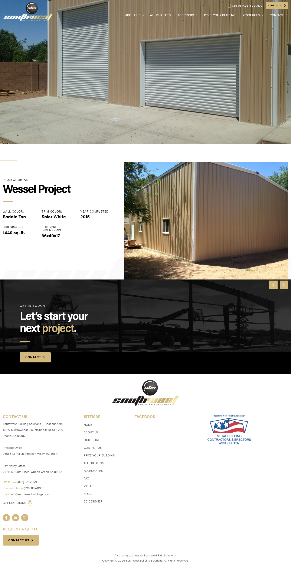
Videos (89, 486)
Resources (251, 15)
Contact (275, 5)
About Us (132, 15)
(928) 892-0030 (34, 488)
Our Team (91, 440)
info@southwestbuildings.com (29, 494)
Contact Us (279, 15)
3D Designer (93, 501)
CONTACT (33, 357)
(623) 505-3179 (252, 5)
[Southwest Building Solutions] (27, 11)
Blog (88, 494)
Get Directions (15, 503)
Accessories (187, 15)
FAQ (86, 478)
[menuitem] (135, 15)
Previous (273, 285)
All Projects (160, 15)
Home (88, 425)
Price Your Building (220, 15)
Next (284, 285)
